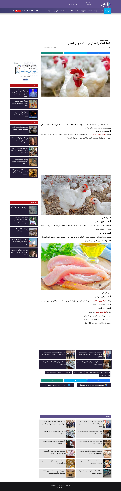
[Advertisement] (61, 26)
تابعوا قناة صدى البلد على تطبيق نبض (55, 385)
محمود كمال (105, 47)
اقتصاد (62, 10)
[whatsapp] (52, 53)
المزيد (49, 10)
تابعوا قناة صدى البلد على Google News (92, 385)
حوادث (90, 10)
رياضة (95, 10)
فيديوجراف (83, 10)
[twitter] (75, 53)
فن (67, 10)
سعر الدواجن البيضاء (105, 375)
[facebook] (98, 53)
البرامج (56, 10)
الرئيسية (107, 10)
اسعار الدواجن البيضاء (51, 372)
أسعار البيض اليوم (101, 312)
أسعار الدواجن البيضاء (98, 134)
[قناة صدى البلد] (106, 4)
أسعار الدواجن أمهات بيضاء (99, 301)
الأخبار (101, 10)
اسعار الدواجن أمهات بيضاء (64, 372)
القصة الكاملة (74, 10)
